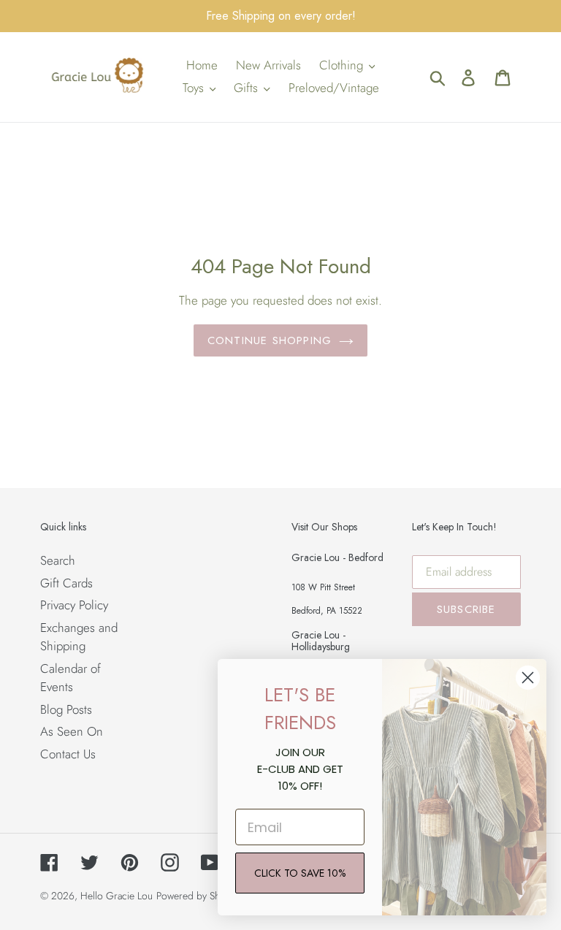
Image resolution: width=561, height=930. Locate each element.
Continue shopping (269, 340)
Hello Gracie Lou (116, 895)
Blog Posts (66, 709)
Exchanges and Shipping (79, 637)
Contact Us (68, 754)
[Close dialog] (528, 677)
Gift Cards (66, 583)
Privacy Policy (74, 605)
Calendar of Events (70, 678)
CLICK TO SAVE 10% (300, 873)
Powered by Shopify (198, 895)
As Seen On (71, 731)
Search (57, 560)
